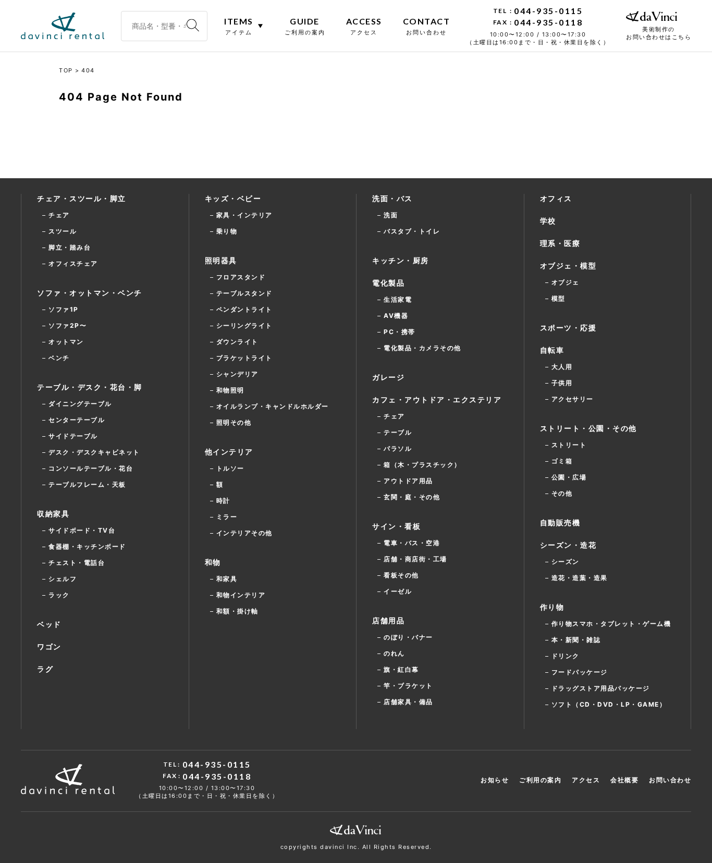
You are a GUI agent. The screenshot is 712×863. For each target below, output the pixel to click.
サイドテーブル (73, 436)
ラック (59, 595)
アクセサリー (572, 399)
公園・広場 (569, 477)
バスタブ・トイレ (412, 231)
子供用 (562, 383)
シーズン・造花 (568, 544)
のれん (394, 653)
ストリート (569, 445)
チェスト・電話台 (76, 562)
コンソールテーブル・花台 (90, 468)
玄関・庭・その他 (412, 497)
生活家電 (398, 299)
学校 (548, 220)
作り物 (552, 606)
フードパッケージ (579, 672)
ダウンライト (237, 342)
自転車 (552, 350)
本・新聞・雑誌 (576, 640)
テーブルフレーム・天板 (87, 484)
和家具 (227, 579)
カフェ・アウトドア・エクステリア (436, 399)
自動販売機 (560, 522)
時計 (223, 500)
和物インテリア (241, 595)
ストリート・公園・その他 (588, 428)
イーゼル (398, 591)
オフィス (556, 198)
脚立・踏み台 (69, 247)
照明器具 (221, 260)
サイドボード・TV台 (81, 530)
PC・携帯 (399, 332)
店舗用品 (388, 620)
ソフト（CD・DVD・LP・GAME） (609, 704)
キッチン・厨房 (400, 260)
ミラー (227, 517)
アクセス (586, 780)
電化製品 (388, 282)
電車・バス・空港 (412, 543)
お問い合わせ (670, 780)
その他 (562, 493)
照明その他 (234, 422)
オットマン (66, 342)
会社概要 (624, 780)
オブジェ (565, 282)
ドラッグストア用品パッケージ (600, 688)
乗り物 (227, 231)
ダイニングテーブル (80, 404)
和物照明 (230, 390)
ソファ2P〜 (67, 325)
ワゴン (49, 646)
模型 (558, 298)
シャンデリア (237, 374)
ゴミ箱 (562, 461)
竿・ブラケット (408, 685)
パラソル (398, 448)
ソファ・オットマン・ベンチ (89, 292)
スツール (62, 231)
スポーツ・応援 (568, 327)
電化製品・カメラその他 (422, 348)
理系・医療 (560, 243)
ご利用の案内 (540, 780)
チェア (59, 215)
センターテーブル (76, 420)
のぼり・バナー (408, 637)
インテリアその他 (244, 533)
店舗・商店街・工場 (415, 559)
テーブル (398, 432)
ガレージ (388, 377)
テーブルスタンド (244, 293)
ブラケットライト (244, 358)
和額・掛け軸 (237, 611)
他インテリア (229, 451)
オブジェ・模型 (568, 265)
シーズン (565, 561)
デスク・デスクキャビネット (94, 452)
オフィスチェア (73, 263)
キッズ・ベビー (233, 198)
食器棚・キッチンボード (87, 546)
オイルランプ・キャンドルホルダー (272, 406)
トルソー (230, 468)
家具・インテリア (244, 215)
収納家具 (53, 513)
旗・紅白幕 (401, 669)
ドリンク (565, 656)
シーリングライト (244, 325)
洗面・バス (392, 198)
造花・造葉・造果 (579, 578)
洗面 (391, 215)
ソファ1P (63, 309)
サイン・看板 (396, 526)
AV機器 (396, 315)
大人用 (562, 367)
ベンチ (59, 358)
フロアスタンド (241, 277)
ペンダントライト (244, 309)
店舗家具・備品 (408, 702)
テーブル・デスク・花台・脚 (89, 387)
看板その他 (401, 575)
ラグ (45, 668)
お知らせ (495, 780)
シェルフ (62, 579)
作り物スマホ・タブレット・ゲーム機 (611, 623)
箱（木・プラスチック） (422, 465)
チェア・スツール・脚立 (81, 198)
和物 (213, 562)
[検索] (192, 25)
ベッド (49, 624)
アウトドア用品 (408, 481)
